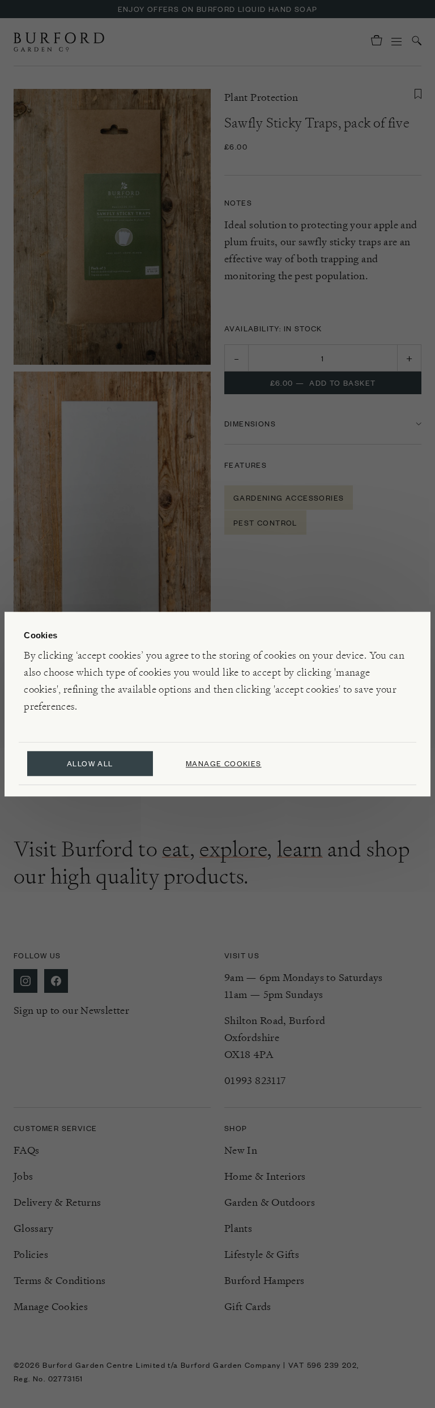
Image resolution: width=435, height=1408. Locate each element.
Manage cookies (224, 763)
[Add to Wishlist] (418, 94)
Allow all (90, 763)
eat (175, 849)
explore (233, 849)
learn (300, 849)
